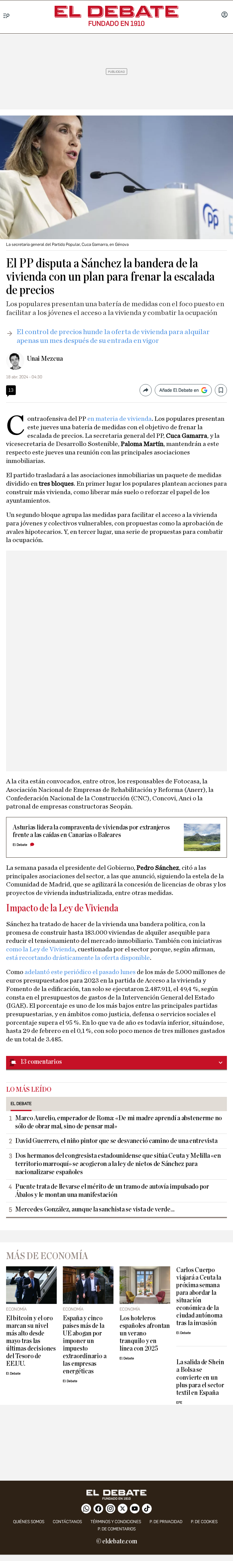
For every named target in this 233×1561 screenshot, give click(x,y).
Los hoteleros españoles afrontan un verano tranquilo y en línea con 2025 (145, 1333)
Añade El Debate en (179, 390)
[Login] (224, 15)
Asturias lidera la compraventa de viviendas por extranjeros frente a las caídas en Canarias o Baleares (91, 831)
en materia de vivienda (119, 418)
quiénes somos (28, 1521)
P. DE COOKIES (204, 1521)
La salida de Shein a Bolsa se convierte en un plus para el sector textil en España (200, 1377)
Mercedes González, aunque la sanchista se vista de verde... (95, 1209)
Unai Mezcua (44, 358)
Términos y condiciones (115, 1521)
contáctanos (67, 1521)
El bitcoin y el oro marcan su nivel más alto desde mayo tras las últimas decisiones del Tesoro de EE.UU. (31, 1341)
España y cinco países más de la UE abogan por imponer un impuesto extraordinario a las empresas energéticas (84, 1345)
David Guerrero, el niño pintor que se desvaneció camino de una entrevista (116, 1140)
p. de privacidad (166, 1521)
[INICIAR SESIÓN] (224, 15)
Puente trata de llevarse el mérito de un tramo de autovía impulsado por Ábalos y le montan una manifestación (112, 1190)
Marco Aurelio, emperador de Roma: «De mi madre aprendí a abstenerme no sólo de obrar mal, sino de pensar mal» (118, 1122)
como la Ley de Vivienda (40, 949)
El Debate (20, 845)
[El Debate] (116, 11)
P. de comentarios (117, 1529)
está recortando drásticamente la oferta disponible (78, 957)
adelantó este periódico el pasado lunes (80, 972)
